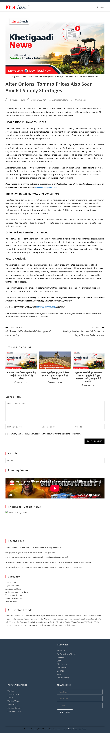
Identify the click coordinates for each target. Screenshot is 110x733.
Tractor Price (13, 694)
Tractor (11, 691)
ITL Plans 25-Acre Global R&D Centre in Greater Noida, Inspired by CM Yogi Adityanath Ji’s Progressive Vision (48, 562)
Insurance (12, 704)
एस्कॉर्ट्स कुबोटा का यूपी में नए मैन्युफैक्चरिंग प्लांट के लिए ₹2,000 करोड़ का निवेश (30, 552)
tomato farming (12, 316)
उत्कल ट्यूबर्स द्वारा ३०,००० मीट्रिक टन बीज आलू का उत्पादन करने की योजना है (55, 375)
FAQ (59, 674)
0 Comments (80, 100)
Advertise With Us (66, 654)
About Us (61, 650)
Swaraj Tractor (43, 616)
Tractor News (11, 582)
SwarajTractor (77, 622)
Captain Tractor (34, 622)
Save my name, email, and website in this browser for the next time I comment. (45, 433)
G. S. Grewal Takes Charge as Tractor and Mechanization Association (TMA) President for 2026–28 (44, 567)
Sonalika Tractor (56, 616)
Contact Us (62, 667)
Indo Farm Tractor (70, 619)
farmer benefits (65, 314)
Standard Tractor (42, 625)
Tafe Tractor (17, 619)
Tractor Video (13, 701)
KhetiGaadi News (17, 100)
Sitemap (60, 671)
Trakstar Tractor (57, 625)
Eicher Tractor (88, 616)
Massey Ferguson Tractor (33, 619)
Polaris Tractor (71, 625)
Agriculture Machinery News (17, 592)
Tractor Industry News (14, 595)
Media (10, 697)
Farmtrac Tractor (64, 622)
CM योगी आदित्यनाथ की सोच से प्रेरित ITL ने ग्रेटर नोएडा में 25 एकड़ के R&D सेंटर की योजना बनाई (37, 557)
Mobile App (62, 664)
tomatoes (24, 316)
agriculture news (34, 314)
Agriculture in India (18, 314)
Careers (60, 657)
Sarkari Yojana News (14, 598)
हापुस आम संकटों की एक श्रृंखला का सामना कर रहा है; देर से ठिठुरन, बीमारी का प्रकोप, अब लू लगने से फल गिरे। (88, 377)
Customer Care (14, 711)
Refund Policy (63, 677)
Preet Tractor (84, 619)
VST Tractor (89, 622)
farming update (78, 314)
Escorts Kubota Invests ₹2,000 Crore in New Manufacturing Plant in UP (33, 547)
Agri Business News (13, 589)
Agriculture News (60, 100)
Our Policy (82, 729)
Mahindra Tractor (12, 616)
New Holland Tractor (73, 616)
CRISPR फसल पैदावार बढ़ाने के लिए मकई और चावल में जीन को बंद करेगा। (21, 375)
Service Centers (14, 708)
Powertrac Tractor (48, 622)
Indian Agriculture (93, 314)
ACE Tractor (29, 625)
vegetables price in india (38, 316)
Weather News (11, 601)
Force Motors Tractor (53, 619)
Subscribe (65, 712)
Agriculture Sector (50, 314)
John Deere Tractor (28, 616)
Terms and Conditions (69, 729)
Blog (59, 660)
